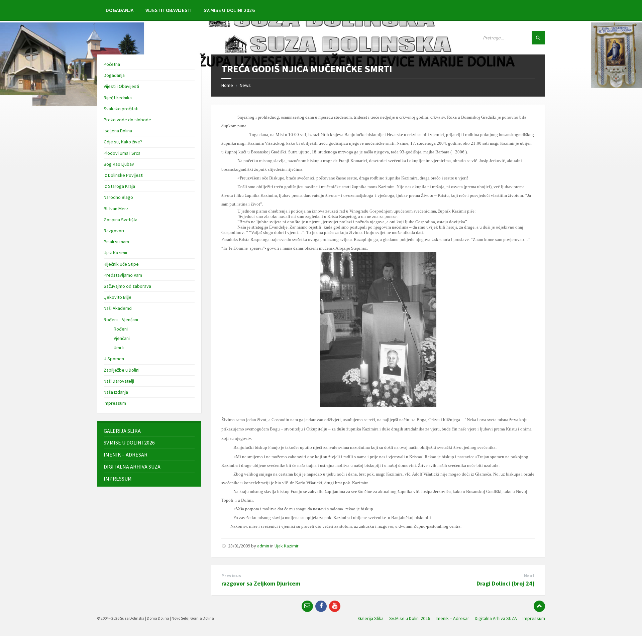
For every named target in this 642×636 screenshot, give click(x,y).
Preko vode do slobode (127, 120)
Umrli (119, 348)
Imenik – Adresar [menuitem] (452, 618)
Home (227, 85)
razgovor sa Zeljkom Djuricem (260, 583)
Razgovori (114, 231)
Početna (112, 64)
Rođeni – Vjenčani (121, 319)
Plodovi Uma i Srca (122, 153)
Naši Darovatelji (119, 381)
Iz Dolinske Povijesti (123, 175)
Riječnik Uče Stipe (121, 264)
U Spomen (114, 359)
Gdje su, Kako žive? (123, 142)
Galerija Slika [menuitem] (371, 618)
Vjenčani (122, 338)
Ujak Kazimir (287, 546)
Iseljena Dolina (118, 131)
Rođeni (121, 329)
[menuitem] (119, 10)
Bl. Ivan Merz (116, 209)
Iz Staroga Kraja (119, 186)
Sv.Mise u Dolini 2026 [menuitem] (409, 618)
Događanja (114, 75)
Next (529, 576)
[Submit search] (538, 37)
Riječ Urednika (118, 98)
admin (263, 546)
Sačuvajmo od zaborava (127, 286)
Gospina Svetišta (120, 220)
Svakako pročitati (121, 109)
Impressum (115, 403)
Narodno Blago (118, 197)
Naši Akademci (118, 308)
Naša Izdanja (116, 392)
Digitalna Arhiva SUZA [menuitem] (496, 618)
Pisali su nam (116, 242)
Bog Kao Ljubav (119, 164)
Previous (231, 576)
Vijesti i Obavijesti (121, 86)
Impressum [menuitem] (534, 618)
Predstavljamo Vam (123, 275)
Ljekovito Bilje (117, 297)
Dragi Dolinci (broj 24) (505, 583)
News (245, 85)
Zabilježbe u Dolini (121, 370)
